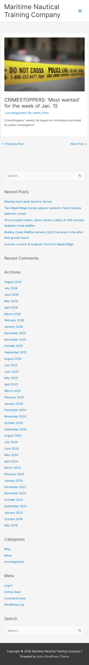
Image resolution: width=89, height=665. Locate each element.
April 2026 (11, 307)
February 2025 (14, 397)
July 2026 (11, 288)
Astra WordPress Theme (53, 656)
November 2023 (15, 493)
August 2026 (13, 282)
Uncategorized (16, 113)
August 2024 (13, 435)
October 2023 (13, 499)
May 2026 (11, 301)
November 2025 (15, 339)
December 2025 (15, 333)
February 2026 (14, 320)
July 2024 (11, 442)
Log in (8, 585)
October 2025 (13, 345)
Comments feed (15, 598)
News (8, 555)
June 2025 (11, 371)
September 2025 (15, 352)
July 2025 (10, 365)
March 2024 (12, 467)
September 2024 (15, 429)
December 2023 (15, 487)
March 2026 (12, 314)
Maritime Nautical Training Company (32, 11)
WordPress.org (14, 604)
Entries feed (12, 592)
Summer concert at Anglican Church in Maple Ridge (38, 244)
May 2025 (11, 378)
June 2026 (11, 294)
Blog (7, 549)
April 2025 (11, 384)
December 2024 (15, 410)
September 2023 (15, 506)
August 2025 (12, 358)
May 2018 (10, 525)
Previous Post (13, 144)
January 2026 (13, 326)
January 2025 (13, 403)
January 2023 (13, 512)
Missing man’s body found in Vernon (28, 201)
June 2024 (11, 448)
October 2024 (13, 423)
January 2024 (13, 480)
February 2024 (14, 474)
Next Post (79, 144)
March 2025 (12, 390)
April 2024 (11, 461)
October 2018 (13, 519)
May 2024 (11, 455)
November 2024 (15, 416)
